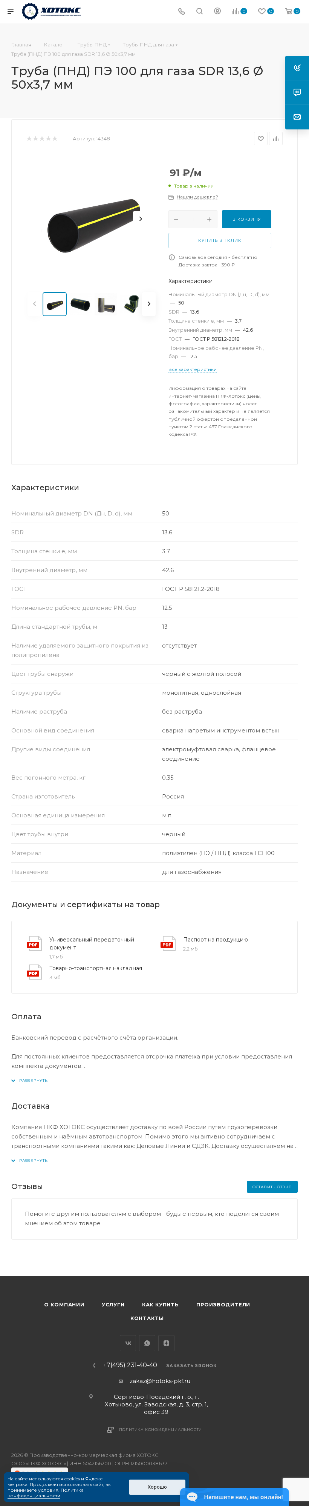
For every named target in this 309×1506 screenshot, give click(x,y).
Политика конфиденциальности (160, 1429)
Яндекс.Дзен (166, 1343)
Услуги (113, 1304)
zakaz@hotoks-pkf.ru (160, 1380)
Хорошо (157, 1487)
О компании (64, 1304)
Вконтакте (128, 1343)
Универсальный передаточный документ (91, 943)
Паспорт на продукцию (215, 939)
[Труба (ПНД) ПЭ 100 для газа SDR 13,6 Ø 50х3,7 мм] (92, 219)
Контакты (147, 1318)
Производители (223, 1304)
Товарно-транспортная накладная (95, 968)
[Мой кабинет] (217, 11)
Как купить (160, 1304)
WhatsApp (147, 1343)
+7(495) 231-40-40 (130, 1365)
